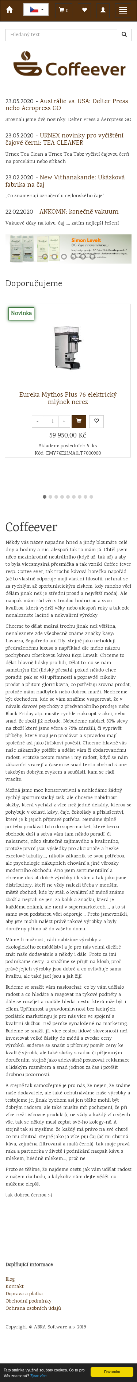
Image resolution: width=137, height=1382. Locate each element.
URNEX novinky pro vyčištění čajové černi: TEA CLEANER (64, 139)
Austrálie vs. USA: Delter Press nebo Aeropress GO (66, 105)
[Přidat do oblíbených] (96, 421)
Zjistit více (38, 1375)
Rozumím (112, 1371)
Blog (10, 1279)
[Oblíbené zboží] (84, 10)
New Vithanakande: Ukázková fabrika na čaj (65, 181)
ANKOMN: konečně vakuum (79, 212)
